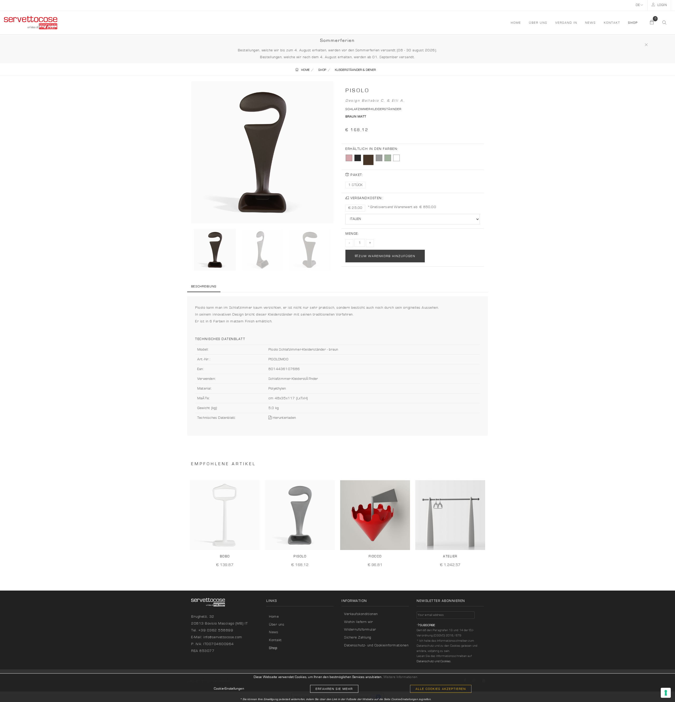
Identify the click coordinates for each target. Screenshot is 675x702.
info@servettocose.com (222, 637)
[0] (652, 23)
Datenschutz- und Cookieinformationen (376, 645)
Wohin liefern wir (358, 622)
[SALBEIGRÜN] (387, 157)
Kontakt (612, 22)
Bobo (225, 556)
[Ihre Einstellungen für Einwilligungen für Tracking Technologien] (666, 693)
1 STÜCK (355, 185)
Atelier (450, 556)
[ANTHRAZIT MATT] (357, 157)
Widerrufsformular (360, 629)
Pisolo (299, 556)
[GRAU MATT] (379, 157)
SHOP (322, 69)
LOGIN (661, 5)
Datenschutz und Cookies (434, 661)
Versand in (566, 22)
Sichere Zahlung (357, 637)
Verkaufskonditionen (361, 614)
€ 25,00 (355, 208)
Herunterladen (284, 418)
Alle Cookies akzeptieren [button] (441, 688)
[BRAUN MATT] (368, 159)
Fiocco (375, 556)
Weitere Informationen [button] (400, 677)
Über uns (538, 22)
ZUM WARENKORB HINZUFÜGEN (387, 256)
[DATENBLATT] (254, 541)
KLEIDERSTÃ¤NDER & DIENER (355, 69)
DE (638, 5)
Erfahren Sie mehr (334, 688)
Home (274, 616)
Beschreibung (203, 286)
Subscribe (427, 625)
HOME (516, 22)
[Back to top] (660, 687)
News (590, 22)
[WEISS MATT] (396, 157)
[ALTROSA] (349, 157)
